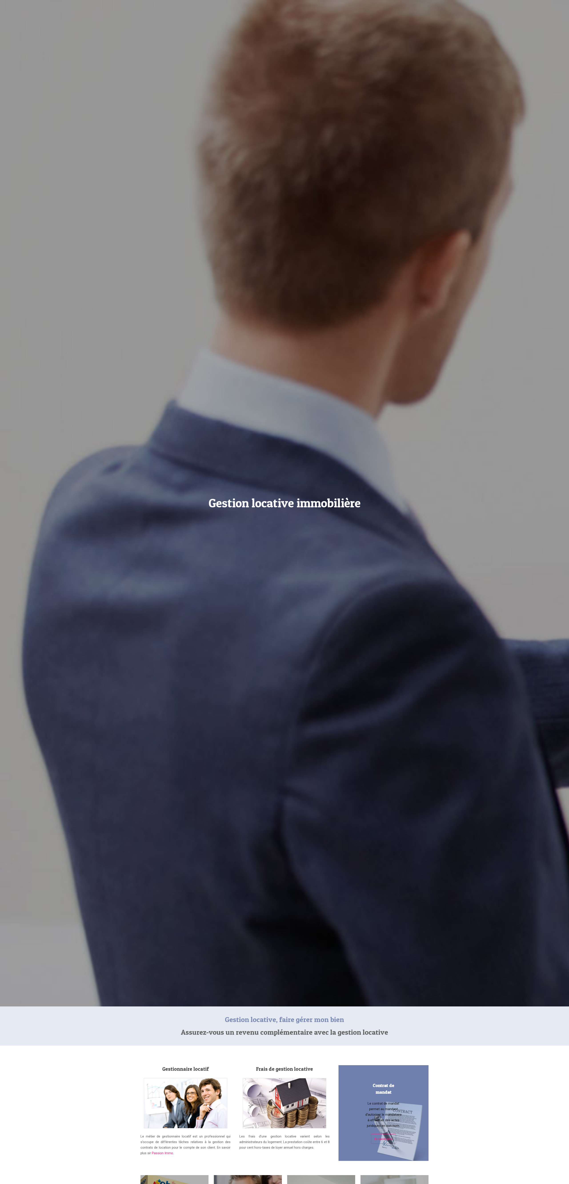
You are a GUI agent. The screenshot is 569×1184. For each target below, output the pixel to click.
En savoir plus (384, 1139)
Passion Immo (162, 1153)
